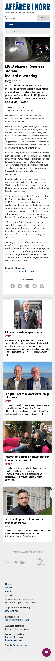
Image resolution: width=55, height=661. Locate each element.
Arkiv (43, 17)
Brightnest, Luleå (13, 637)
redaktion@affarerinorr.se (17, 619)
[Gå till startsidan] (27, 6)
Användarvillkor (12, 595)
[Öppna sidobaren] (46, 652)
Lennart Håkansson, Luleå (17, 628)
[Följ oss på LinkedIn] (8, 651)
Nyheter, (9, 584)
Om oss (8, 587)
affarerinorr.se (11, 610)
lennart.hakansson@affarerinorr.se (21, 271)
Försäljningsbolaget (14, 639)
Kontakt (8, 591)
